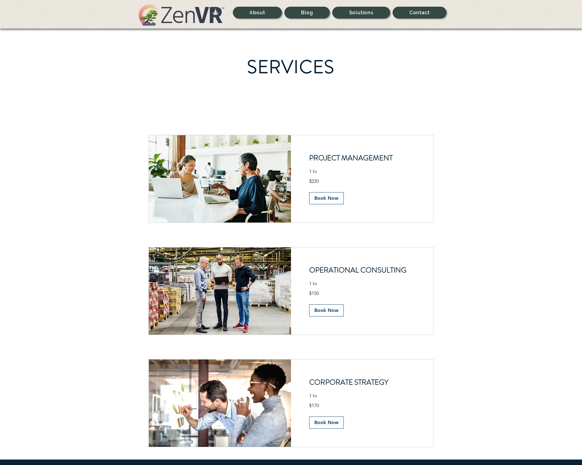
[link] (362, 158)
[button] (326, 198)
